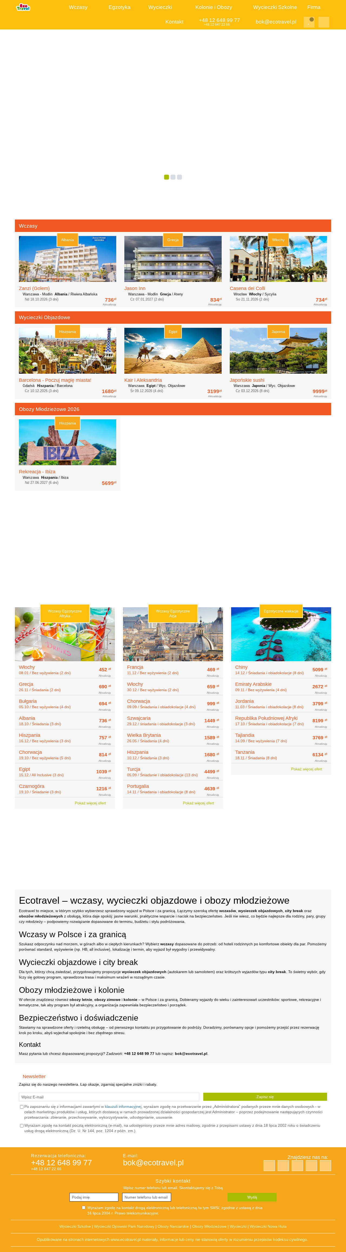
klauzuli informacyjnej (123, 1106)
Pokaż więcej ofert (91, 803)
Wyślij (252, 1197)
